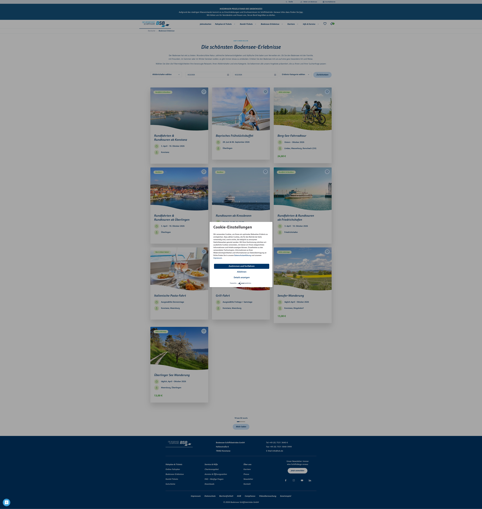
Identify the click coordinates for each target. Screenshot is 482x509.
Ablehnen (241, 272)
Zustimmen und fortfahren (242, 266)
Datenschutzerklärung (242, 255)
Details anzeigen (242, 277)
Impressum (217, 258)
